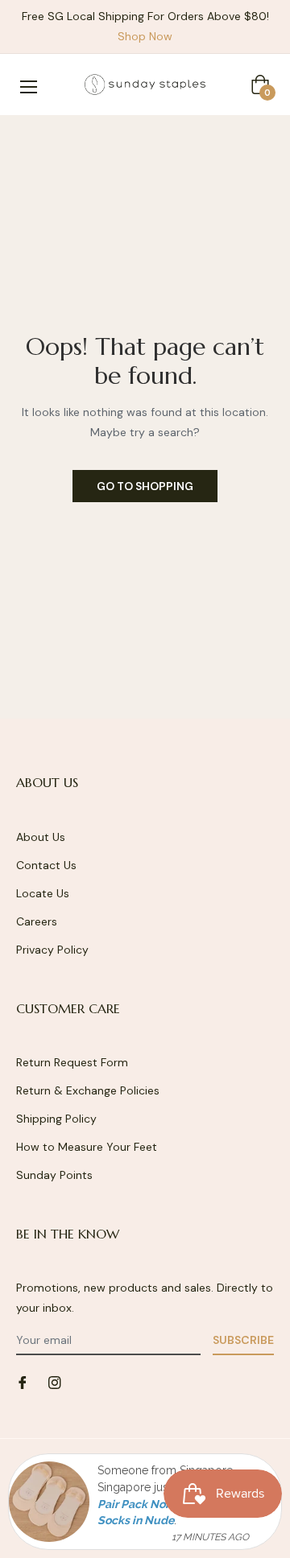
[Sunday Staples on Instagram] (54, 1381)
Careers (36, 921)
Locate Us (42, 893)
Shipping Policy (56, 1118)
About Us (40, 837)
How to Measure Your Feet (86, 1147)
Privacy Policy (52, 949)
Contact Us (46, 865)
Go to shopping (145, 486)
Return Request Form (72, 1062)
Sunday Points (54, 1175)
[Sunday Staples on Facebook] (22, 1381)
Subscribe (243, 1340)
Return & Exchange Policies (88, 1090)
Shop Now (145, 36)
